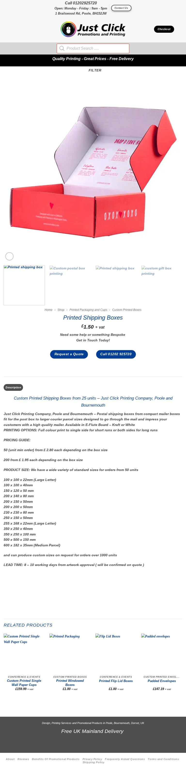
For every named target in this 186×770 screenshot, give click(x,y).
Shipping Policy (94, 762)
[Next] (172, 172)
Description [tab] (13, 387)
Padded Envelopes (162, 681)
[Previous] (13, 172)
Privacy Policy (92, 759)
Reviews (23, 759)
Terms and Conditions (163, 759)
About (10, 759)
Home (49, 310)
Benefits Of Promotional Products (55, 759)
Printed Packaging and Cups (88, 310)
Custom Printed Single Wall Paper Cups (24, 682)
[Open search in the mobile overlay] (93, 48)
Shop (60, 310)
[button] (6, 29)
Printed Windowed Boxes (70, 682)
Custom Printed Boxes (126, 310)
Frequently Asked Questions (125, 759)
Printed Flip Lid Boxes (116, 681)
